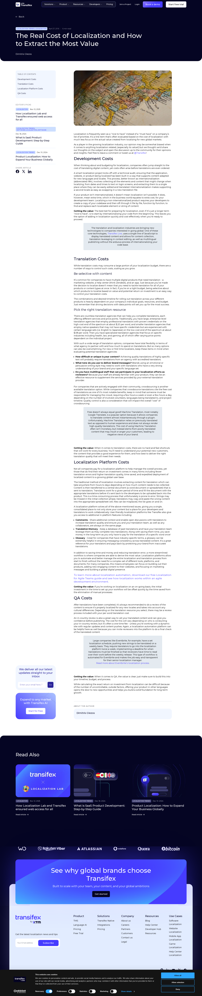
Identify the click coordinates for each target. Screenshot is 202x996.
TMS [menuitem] (75, 920)
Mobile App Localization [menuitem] (175, 938)
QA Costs (22, 93)
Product (63, 4)
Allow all (177, 975)
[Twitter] (23, 172)
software (42, 130)
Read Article (21, 814)
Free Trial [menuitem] (78, 933)
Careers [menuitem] (125, 925)
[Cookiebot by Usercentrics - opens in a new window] (20, 991)
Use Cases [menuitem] (175, 916)
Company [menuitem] (127, 916)
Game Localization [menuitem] (175, 946)
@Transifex (140, 153)
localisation (40, 28)
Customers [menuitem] (127, 933)
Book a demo (152, 4)
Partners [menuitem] (125, 929)
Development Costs (27, 79)
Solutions (48, 4)
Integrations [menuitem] (103, 925)
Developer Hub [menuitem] (153, 929)
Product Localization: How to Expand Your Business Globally (34, 158)
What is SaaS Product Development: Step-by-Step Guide (32, 140)
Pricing (109, 4)
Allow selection (178, 982)
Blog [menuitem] (147, 920)
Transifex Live (115, 233)
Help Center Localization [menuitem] (175, 953)
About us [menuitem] (126, 920)
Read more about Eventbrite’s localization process (122, 663)
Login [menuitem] (137, 4)
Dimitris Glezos (24, 54)
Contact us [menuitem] (127, 937)
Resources (78, 4)
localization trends (25, 28)
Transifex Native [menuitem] (105, 920)
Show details (126, 991)
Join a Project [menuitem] (125, 4)
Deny (178, 989)
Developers (94, 4)
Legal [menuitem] (124, 942)
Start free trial (176, 4)
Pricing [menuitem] (77, 929)
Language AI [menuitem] (80, 925)
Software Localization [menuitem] (175, 922)
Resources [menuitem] (152, 916)
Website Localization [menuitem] (175, 930)
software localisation (27, 130)
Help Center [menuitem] (151, 925)
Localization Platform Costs (30, 89)
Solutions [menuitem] (103, 916)
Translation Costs (25, 84)
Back (21, 17)
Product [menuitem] (78, 916)
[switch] (72, 991)
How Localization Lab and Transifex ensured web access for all (34, 116)
